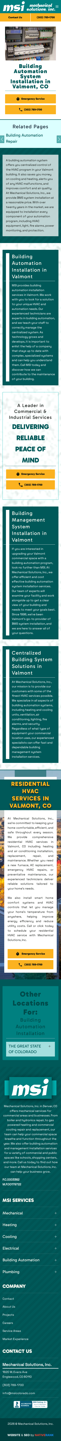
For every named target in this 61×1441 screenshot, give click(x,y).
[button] (57, 7)
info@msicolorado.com (19, 1393)
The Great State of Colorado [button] (25, 1049)
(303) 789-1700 (13, 1385)
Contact (8, 1299)
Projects (8, 1315)
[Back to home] (29, 6)
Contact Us (15, 17)
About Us (9, 1306)
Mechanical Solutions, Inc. (27, 1364)
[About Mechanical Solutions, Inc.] (30, 1088)
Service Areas (12, 1331)
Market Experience (15, 1339)
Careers (8, 1323)
